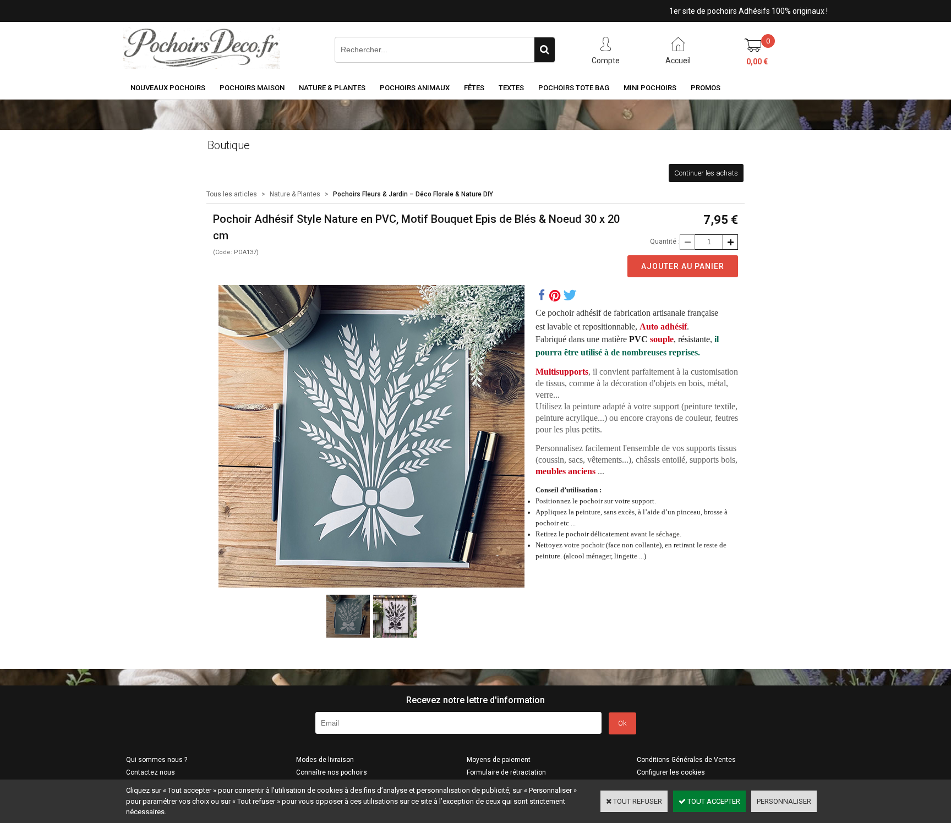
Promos (705, 88)
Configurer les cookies (671, 772)
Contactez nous (150, 772)
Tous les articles (231, 194)
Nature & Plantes (332, 88)
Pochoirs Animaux (415, 88)
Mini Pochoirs (650, 88)
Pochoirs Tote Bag (573, 88)
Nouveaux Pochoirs (167, 88)
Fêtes (474, 88)
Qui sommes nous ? (156, 760)
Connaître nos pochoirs (331, 772)
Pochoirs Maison (252, 88)
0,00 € (757, 61)
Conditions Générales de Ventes (686, 760)
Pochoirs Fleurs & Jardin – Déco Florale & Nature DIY (413, 194)
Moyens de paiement (499, 760)
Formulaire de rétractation (506, 772)
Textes (511, 88)
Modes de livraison (325, 760)
